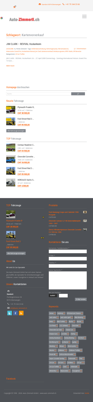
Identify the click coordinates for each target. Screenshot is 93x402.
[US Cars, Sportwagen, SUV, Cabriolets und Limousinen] (24, 19)
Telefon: (52, 263)
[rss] (21, 313)
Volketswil (75, 367)
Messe (63, 346)
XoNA (87, 393)
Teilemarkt (72, 358)
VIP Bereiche (77, 51)
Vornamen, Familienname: (59, 248)
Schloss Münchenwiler (67, 354)
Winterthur (54, 371)
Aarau (52, 313)
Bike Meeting (80, 317)
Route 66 (53, 354)
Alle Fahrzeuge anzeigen (15, 131)
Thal (81, 358)
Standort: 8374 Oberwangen (51, 4)
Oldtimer (62, 350)
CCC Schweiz (65, 326)
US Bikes (71, 363)
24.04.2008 (10, 49)
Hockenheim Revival (28, 51)
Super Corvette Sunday (58, 358)
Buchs (72, 321)
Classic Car (70, 330)
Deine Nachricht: (55, 270)
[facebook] (15, 313)
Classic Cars (54, 334)
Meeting (53, 346)
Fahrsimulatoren (63, 49)
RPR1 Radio (69, 51)
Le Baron (66, 342)
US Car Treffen (20, 54)
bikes (52, 321)
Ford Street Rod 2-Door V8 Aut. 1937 (32, 119)
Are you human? (55, 292)
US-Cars (61, 363)
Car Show (54, 326)
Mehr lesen (10, 66)
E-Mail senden (81, 299)
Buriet (80, 321)
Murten (53, 350)
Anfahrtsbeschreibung (38, 49)
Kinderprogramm (59, 51)
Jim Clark (38, 51)
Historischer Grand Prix (13, 51)
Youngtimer (77, 371)
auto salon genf (66, 317)
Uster (66, 367)
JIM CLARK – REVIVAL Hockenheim (23, 44)
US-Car (53, 363)
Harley (74, 334)
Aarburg (61, 313)
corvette (65, 334)
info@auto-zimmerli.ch (18, 308)
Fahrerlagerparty (51, 49)
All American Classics (75, 313)
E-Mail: (52, 255)
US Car (80, 363)
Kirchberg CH (55, 342)
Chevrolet (76, 326)
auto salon (54, 317)
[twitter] (9, 313)
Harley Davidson (56, 338)
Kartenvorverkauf (47, 51)
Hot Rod (82, 338)
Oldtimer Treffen (75, 350)
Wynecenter (65, 371)
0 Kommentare (81, 49)
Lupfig (75, 342)
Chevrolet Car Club (57, 330)
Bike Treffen (62, 321)
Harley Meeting (70, 338)
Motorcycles (73, 346)
